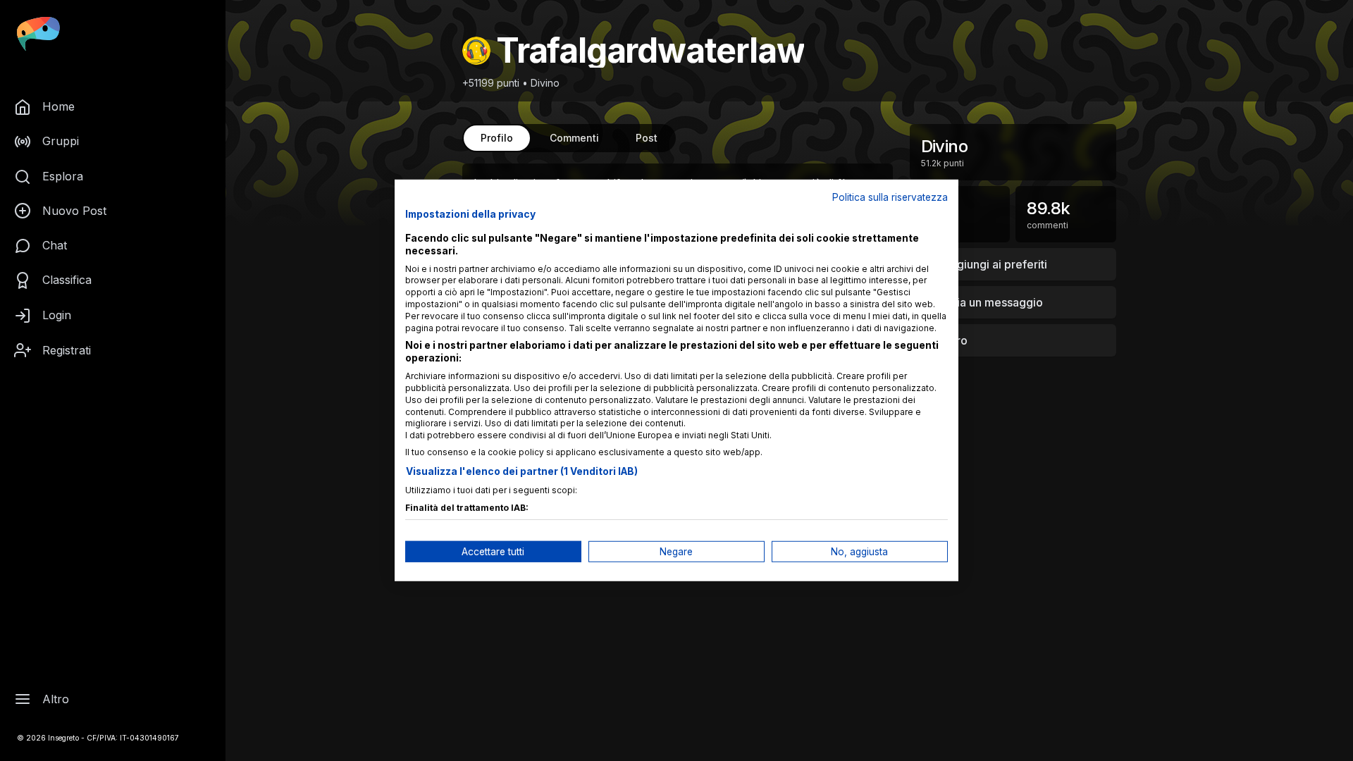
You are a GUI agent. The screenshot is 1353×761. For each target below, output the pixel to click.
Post (646, 138)
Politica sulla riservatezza (890, 197)
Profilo (497, 138)
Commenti (574, 138)
